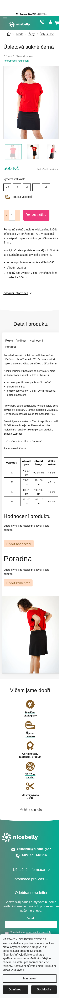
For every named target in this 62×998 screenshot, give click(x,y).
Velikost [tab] (21, 340)
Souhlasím (44, 989)
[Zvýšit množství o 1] (17, 215)
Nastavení (29, 978)
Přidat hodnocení (18, 544)
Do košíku (39, 215)
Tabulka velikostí (21, 196)
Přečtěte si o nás (30, 810)
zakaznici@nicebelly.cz (34, 849)
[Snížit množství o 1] (6, 215)
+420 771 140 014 (42, 22)
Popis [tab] (9, 340)
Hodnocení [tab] (36, 340)
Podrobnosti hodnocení (16, 60)
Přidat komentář (18, 583)
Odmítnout (15, 989)
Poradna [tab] (10, 346)
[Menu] (5, 18)
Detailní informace (15, 293)
